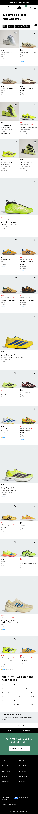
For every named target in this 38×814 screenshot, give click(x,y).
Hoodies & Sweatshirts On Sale (6, 693)
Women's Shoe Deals (19, 701)
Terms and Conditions (9, 804)
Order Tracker (6, 771)
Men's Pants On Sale (30, 697)
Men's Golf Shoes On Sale (31, 705)
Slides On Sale (31, 693)
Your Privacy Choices (5, 798)
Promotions (5, 781)
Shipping (4, 776)
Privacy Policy (23, 797)
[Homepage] (19, 8)
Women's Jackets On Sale (30, 689)
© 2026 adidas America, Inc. (19, 811)
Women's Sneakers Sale (7, 689)
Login (10, 730)
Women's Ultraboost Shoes (17, 685)
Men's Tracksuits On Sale (6, 701)
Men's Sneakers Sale (7, 685)
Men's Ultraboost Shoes (17, 689)
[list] (16, 26)
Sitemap (4, 787)
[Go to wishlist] (8, 7)
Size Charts (22, 781)
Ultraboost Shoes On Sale (31, 701)
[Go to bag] (34, 7)
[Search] (29, 7)
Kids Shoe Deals (17, 705)
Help (3, 761)
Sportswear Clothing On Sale (6, 705)
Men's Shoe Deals (18, 697)
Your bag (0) (26, 730)
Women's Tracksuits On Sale (6, 697)
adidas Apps (23, 776)
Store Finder (23, 766)
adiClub (21, 761)
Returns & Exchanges (8, 766)
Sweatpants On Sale (18, 693)
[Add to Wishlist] (15, 33)
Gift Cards (22, 771)
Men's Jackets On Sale (31, 685)
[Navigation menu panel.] (3, 7)
